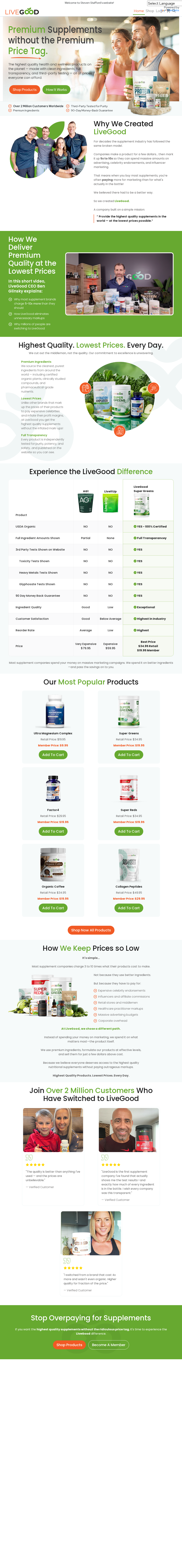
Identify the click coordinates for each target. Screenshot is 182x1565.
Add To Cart (53, 754)
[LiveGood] (24, 11)
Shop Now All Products (91, 930)
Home (139, 11)
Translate (173, 10)
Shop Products (25, 89)
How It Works (56, 89)
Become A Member (108, 1344)
